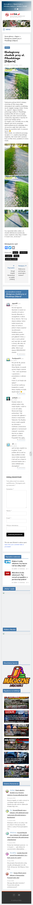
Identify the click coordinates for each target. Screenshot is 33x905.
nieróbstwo (23, 253)
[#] (16, 23)
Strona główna (7, 4)
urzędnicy (8, 256)
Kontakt (25, 6)
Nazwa (9, 511)
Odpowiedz (22, 354)
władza (16, 256)
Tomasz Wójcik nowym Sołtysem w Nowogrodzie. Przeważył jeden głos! (16, 875)
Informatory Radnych (9, 6)
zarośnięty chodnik (11, 259)
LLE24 (7, 65)
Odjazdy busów (17, 4)
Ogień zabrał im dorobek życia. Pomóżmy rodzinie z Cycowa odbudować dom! (17, 792)
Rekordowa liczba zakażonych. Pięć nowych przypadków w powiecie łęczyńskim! (20, 576)
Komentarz (10, 489)
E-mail (8, 518)
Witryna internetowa (12, 525)
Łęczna (15, 253)
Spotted (19, 6)
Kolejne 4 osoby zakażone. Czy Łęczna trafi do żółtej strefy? (19, 563)
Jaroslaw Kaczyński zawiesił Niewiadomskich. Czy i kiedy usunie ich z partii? (17, 855)
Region (7, 47)
